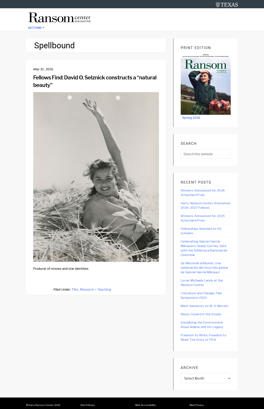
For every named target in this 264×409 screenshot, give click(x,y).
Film (75, 289)
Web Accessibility (145, 405)
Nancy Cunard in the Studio (201, 314)
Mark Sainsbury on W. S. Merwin (204, 306)
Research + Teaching (95, 289)
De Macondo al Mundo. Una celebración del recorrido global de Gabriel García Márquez (204, 267)
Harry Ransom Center (41, 405)
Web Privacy (196, 405)
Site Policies (87, 405)
